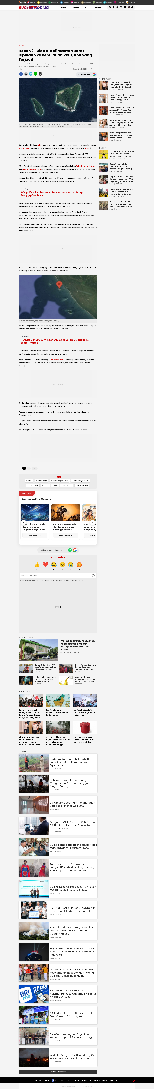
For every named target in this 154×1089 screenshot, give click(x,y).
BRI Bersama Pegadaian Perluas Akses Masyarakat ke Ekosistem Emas (73, 846)
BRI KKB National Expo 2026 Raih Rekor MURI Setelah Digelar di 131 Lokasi (73, 888)
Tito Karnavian (56, 359)
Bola (87, 7)
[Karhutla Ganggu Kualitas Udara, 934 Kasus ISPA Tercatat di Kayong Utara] (34, 1065)
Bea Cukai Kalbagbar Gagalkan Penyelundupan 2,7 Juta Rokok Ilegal (72, 1036)
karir (70, 1080)
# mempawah (32, 485)
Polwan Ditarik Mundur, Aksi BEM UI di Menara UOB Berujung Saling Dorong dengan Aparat (121, 191)
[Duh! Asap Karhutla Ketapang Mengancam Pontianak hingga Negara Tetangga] (34, 791)
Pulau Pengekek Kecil (31, 169)
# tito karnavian (82, 485)
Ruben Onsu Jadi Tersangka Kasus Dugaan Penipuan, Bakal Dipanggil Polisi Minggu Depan (121, 97)
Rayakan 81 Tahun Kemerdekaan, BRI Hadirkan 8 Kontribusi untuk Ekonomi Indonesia (72, 951)
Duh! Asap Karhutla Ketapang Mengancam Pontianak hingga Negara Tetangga (69, 783)
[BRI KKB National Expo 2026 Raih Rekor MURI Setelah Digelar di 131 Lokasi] (34, 897)
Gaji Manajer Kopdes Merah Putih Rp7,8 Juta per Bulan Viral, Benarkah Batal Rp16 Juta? (121, 204)
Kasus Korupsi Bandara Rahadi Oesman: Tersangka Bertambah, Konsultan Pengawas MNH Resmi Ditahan (85, 667)
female (112, 127)
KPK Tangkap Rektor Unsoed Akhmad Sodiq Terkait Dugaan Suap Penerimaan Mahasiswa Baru (121, 153)
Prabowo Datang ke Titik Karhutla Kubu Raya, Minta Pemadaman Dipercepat (70, 762)
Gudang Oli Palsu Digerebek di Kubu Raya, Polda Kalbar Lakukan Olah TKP (85, 679)
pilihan (102, 148)
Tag (58, 477)
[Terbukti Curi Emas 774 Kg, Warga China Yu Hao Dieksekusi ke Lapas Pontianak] (26, 671)
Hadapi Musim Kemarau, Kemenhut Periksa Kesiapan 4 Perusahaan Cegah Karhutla (71, 930)
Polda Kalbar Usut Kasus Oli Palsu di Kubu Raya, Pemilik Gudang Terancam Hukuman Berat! (45, 679)
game (111, 115)
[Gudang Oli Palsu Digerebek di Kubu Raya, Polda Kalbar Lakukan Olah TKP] (67, 684)
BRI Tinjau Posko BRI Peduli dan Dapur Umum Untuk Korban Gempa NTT (72, 909)
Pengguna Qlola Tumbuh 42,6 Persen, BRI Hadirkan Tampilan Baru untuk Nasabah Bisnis (72, 825)
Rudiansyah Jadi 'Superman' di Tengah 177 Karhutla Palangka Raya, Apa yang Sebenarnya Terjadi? (72, 867)
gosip (111, 102)
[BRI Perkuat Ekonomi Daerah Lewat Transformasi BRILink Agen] (34, 1023)
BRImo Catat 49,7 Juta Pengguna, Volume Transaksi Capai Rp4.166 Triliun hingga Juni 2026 (73, 993)
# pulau (29, 481)
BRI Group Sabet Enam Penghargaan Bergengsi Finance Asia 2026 (72, 804)
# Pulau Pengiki (41, 481)
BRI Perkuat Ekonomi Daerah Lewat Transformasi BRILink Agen (71, 1015)
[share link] (40, 74)
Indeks (98, 7)
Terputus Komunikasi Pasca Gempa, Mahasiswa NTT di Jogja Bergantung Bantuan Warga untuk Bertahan (121, 179)
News (63, 7)
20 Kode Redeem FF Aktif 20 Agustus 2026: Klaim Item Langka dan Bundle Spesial (121, 110)
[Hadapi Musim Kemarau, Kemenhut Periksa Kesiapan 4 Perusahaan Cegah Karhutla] (34, 939)
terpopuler (105, 79)
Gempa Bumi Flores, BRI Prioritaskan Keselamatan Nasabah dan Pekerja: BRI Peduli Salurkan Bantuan (72, 972)
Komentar (58, 557)
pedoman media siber (83, 1080)
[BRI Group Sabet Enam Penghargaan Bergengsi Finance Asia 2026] (34, 812)
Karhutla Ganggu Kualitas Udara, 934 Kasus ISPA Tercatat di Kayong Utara (72, 1057)
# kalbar (45, 485)
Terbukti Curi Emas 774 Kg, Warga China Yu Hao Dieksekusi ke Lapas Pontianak (55, 341)
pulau (39, 145)
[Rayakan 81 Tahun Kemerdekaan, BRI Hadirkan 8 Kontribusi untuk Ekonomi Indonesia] (34, 960)
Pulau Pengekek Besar (86, 166)
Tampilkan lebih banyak (58, 1071)
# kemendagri (66, 485)
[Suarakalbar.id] (34, 8)
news (111, 140)
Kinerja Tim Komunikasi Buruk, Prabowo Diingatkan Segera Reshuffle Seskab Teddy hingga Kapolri (121, 84)
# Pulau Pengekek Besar (59, 481)
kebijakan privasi (100, 1080)
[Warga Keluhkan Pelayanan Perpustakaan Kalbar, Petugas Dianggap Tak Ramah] (38, 650)
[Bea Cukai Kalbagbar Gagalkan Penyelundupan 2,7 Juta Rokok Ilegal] (34, 1044)
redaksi (38, 1080)
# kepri (54, 485)
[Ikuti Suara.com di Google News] (75, 550)
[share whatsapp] (35, 74)
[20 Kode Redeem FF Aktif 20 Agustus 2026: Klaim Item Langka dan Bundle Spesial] (103, 114)
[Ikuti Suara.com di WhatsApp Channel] (70, 550)
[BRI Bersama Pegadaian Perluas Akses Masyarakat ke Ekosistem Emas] (34, 854)
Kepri (87, 148)
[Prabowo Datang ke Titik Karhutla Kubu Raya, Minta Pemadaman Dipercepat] (34, 770)
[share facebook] (21, 74)
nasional (112, 90)
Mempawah (24, 148)
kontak (46, 1080)
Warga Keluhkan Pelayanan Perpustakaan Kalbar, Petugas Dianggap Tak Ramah (53, 194)
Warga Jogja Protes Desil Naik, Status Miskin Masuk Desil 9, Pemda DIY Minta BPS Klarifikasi (122, 135)
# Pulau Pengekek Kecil (80, 481)
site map (113, 1080)
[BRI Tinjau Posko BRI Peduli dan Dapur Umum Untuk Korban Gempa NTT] (34, 918)
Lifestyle (75, 7)
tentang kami (60, 1080)
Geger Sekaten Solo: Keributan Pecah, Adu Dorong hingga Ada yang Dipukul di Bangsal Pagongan (120, 166)
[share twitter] (25, 74)
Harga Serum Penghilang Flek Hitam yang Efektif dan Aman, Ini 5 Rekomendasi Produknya (121, 122)
